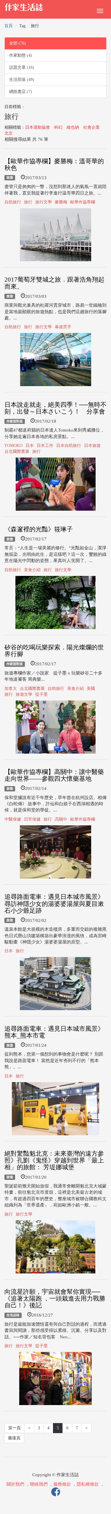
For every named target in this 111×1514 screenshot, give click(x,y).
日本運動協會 (37, 127)
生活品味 (13, 1315)
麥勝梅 (61, 202)
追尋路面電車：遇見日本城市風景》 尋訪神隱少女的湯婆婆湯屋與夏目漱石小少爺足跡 (54, 903)
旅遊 (10, 177)
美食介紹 (32, 570)
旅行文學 (43, 202)
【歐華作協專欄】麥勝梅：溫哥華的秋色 (54, 165)
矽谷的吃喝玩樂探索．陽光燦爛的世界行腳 (54, 651)
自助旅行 (12, 202)
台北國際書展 (16, 451)
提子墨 (41, 694)
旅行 (28, 202)
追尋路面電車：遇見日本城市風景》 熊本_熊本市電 (54, 1032)
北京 (8, 133)
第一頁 (14, 1428)
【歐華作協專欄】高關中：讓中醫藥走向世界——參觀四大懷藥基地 (54, 775)
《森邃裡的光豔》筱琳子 (38, 529)
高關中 (61, 819)
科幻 (58, 127)
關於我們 (15, 1484)
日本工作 (45, 445)
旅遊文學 (24, 694)
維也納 (73, 127)
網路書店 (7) (20, 91)
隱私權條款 (88, 1484)
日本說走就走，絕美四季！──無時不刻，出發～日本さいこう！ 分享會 (55, 408)
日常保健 (32, 819)
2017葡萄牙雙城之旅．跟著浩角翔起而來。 (54, 283)
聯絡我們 (39, 1484)
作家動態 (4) (20, 55)
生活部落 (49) (21, 79)
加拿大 (10, 688)
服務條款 (62, 1484)
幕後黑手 (63, 327)
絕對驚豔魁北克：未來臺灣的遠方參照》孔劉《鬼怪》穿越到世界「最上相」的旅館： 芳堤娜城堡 (54, 1160)
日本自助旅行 (68, 445)
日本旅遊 (92, 445)
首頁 (8, 26)
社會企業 (91, 127)
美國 (91, 688)
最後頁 (14, 1438)
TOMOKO (13, 445)
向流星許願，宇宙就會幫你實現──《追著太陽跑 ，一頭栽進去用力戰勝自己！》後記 (54, 1298)
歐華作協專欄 (82, 202)
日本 (29, 445)
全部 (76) (17, 43)
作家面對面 (15, 421)
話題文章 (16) (21, 67)
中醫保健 (12, 819)
